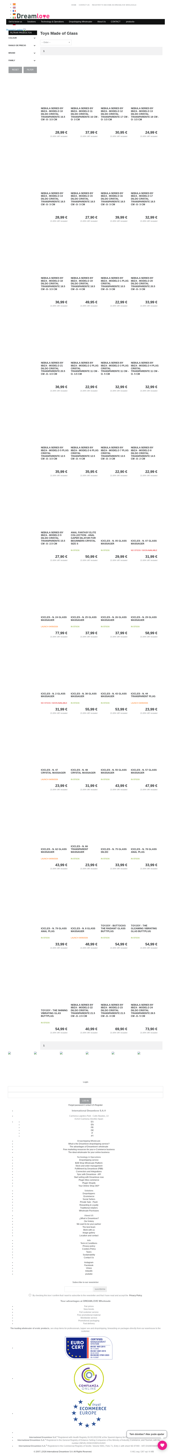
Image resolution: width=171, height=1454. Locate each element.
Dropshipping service (89, 1160)
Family (12, 60)
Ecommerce (88, 1196)
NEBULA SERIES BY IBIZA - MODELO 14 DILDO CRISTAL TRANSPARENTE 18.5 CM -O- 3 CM (53, 199)
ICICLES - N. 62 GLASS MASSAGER (54, 850)
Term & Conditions (88, 1243)
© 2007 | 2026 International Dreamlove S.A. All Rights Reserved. (63, 1451)
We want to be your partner (89, 1224)
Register (99, 1105)
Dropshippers (89, 1193)
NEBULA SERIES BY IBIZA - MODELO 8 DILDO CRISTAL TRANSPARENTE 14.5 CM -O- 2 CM (143, 453)
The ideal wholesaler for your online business (89, 1152)
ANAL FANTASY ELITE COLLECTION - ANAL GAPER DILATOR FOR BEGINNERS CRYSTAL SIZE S (83, 538)
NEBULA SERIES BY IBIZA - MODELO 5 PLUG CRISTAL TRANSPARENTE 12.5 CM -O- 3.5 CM (55, 453)
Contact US (89, 1105)
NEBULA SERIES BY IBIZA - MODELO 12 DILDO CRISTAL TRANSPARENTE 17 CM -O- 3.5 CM (115, 114)
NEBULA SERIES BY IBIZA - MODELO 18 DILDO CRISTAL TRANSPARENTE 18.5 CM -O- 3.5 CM (53, 283)
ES (92, 1122)
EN (92, 1124)
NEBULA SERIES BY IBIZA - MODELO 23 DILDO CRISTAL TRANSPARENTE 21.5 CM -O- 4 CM (113, 1010)
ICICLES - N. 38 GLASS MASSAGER (84, 695)
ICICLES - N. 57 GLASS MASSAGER (144, 771)
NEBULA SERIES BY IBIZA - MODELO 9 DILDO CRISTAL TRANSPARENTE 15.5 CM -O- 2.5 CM (53, 538)
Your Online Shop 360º (88, 1186)
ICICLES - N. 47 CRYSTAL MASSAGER (53, 771)
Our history (89, 1221)
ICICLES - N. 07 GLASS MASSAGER (144, 542)
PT (92, 1136)
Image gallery (89, 1233)
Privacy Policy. (135, 1295)
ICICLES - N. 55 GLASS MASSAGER (114, 771)
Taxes (89, 1252)
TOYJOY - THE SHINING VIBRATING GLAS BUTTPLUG (54, 1013)
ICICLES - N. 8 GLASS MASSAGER (83, 930)
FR (92, 1127)
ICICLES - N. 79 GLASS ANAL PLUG (54, 930)
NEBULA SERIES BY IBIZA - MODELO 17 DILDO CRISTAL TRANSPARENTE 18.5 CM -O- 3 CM (143, 199)
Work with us (89, 1230)
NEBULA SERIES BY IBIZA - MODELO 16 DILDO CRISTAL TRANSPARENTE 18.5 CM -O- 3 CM (113, 199)
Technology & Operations (52, 22)
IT (92, 1133)
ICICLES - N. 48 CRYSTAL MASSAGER (83, 771)
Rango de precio (17, 45)
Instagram (88, 1262)
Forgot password (76, 1105)
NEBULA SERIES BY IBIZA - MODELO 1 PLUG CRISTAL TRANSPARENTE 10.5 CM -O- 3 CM (115, 283)
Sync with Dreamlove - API (89, 1174)
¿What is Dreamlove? (89, 1218)
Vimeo (89, 1268)
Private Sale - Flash (89, 1202)
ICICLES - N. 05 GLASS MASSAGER (114, 542)
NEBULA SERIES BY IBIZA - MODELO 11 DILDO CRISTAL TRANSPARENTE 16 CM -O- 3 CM (85, 114)
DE (92, 1130)
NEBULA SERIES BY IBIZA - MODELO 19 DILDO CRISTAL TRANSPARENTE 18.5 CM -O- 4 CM (83, 283)
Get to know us (15, 22)
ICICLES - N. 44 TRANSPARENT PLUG (143, 695)
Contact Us (89, 1257)
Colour (13, 38)
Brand (12, 53)
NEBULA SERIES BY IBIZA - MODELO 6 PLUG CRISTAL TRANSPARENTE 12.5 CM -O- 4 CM (85, 453)
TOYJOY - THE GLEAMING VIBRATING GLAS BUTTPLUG (144, 928)
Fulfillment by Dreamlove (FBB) (89, 1169)
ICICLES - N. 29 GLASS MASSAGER (144, 618)
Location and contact (88, 1235)
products (130, 22)
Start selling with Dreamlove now (89, 1177)
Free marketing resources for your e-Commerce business (89, 1149)
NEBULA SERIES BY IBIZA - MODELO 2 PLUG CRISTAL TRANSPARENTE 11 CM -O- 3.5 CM (85, 368)
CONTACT (115, 22)
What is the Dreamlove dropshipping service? (89, 1144)
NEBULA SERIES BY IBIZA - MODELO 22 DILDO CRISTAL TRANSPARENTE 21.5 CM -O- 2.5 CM (83, 1010)
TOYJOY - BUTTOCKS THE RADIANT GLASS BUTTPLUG (113, 928)
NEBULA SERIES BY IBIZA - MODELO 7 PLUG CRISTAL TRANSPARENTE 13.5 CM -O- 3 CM (115, 453)
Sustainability (89, 1255)
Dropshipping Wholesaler (80, 22)
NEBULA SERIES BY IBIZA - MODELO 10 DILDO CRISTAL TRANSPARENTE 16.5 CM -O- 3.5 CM (53, 114)
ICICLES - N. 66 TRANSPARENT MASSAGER (79, 849)
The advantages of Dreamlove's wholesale (89, 1146)
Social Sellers (89, 1199)
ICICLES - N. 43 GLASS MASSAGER (114, 695)
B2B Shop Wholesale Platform (89, 1163)
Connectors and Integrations (89, 1171)
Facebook (88, 1265)
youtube (89, 1274)
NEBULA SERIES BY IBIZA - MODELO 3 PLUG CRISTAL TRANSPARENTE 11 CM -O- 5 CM (115, 368)
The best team (88, 1227)
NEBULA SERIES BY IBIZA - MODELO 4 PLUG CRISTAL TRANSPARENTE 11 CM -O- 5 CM (145, 368)
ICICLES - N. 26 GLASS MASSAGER (114, 618)
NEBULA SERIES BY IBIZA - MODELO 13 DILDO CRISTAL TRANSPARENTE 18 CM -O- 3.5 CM (145, 114)
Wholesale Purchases (89, 1211)
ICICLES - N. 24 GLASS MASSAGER (54, 618)
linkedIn (89, 1271)
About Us (101, 22)
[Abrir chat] (162, 1445)
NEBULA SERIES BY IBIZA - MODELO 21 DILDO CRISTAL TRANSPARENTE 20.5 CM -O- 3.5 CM (53, 368)
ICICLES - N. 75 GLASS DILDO (114, 850)
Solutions (31, 22)
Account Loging (14, 29)
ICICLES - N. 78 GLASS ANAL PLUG (144, 850)
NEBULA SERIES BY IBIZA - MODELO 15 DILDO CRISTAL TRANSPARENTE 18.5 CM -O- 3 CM (83, 199)
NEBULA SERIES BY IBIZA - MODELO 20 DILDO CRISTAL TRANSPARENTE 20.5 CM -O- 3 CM (143, 283)
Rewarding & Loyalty (88, 1205)
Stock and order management (88, 1166)
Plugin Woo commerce (89, 1180)
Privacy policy (89, 1246)
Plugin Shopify (89, 1183)
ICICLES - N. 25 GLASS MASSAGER (84, 618)
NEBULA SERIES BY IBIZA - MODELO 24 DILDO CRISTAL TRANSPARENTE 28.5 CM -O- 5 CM (143, 1010)
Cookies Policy (89, 1249)
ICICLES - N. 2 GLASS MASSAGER (53, 695)
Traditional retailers (89, 1208)
